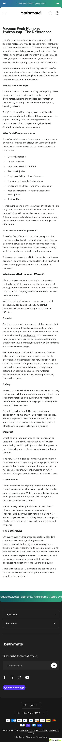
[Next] (57, 3)
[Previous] (4, 3)
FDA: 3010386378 (27, 730)
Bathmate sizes (33, 568)
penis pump (29, 335)
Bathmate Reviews (12, 346)
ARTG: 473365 (42, 730)
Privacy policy (30, 737)
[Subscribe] (54, 665)
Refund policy (19, 737)
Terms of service (41, 737)
